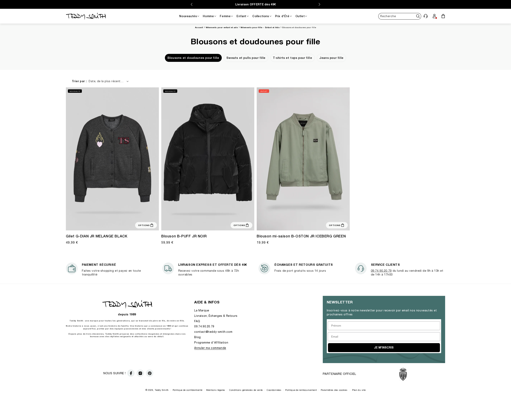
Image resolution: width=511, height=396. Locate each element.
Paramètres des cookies (334, 390)
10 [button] (297, 224)
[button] (425, 16)
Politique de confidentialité (187, 390)
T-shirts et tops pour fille (292, 57)
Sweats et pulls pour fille (245, 57)
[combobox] (399, 16)
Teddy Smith (162, 390)
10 (104, 224)
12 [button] (302, 224)
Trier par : (79, 81)
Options (144, 225)
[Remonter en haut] (500, 383)
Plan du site (358, 390)
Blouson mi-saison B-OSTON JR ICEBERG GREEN (301, 236)
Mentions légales (215, 390)
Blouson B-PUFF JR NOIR (184, 236)
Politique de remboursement (301, 390)
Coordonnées (274, 390)
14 (114, 224)
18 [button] (123, 224)
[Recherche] (418, 16)
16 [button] (312, 224)
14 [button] (307, 224)
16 (119, 224)
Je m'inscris (384, 347)
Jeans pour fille (331, 57)
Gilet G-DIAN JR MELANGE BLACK (96, 236)
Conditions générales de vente (246, 390)
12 (109, 224)
